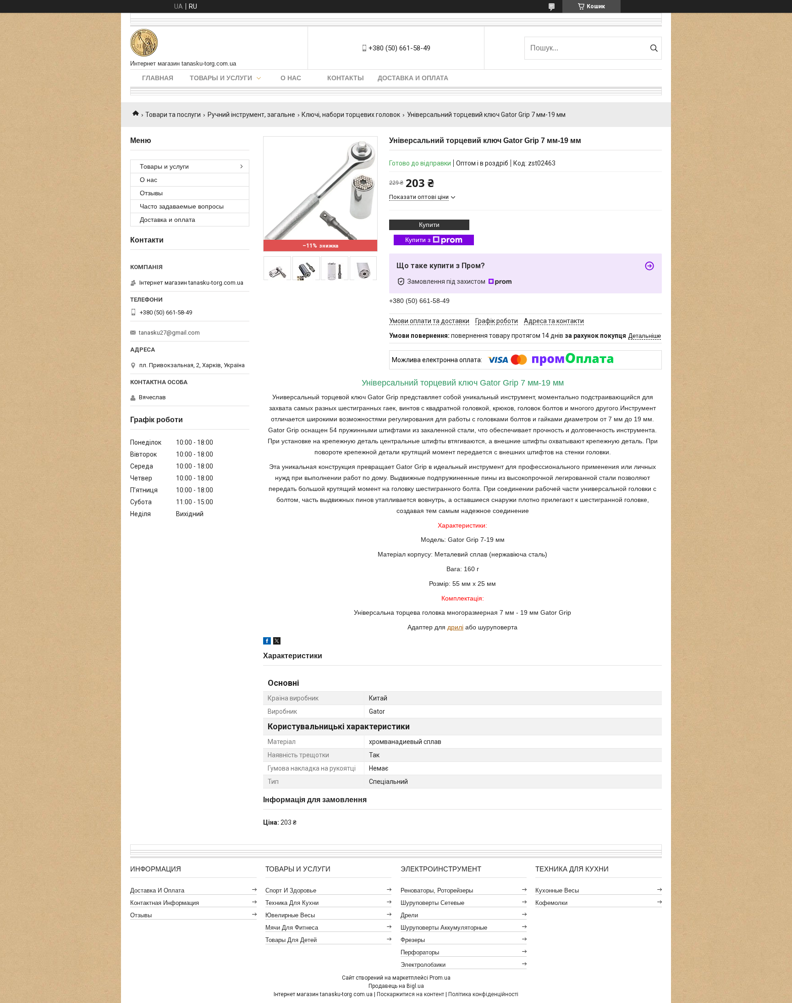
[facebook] (267, 642)
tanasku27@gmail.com (169, 332)
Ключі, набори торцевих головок (351, 114)
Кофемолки (551, 902)
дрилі (455, 627)
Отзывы (151, 193)
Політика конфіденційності (483, 994)
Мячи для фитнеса (291, 927)
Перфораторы (420, 952)
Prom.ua (440, 978)
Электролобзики (423, 964)
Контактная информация (164, 902)
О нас (290, 78)
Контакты (345, 78)
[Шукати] (654, 48)
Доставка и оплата (413, 78)
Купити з (417, 239)
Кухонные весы (557, 890)
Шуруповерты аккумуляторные (444, 927)
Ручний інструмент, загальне (251, 114)
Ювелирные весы (290, 915)
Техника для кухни (292, 902)
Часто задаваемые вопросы (182, 206)
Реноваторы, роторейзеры (437, 890)
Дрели (409, 915)
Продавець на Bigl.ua (396, 986)
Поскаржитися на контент (410, 994)
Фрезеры (413, 940)
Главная (157, 78)
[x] (276, 642)
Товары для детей (291, 940)
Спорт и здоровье (290, 890)
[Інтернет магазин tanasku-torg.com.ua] (144, 43)
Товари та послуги (173, 114)
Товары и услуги (221, 78)
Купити (429, 224)
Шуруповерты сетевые (432, 902)
